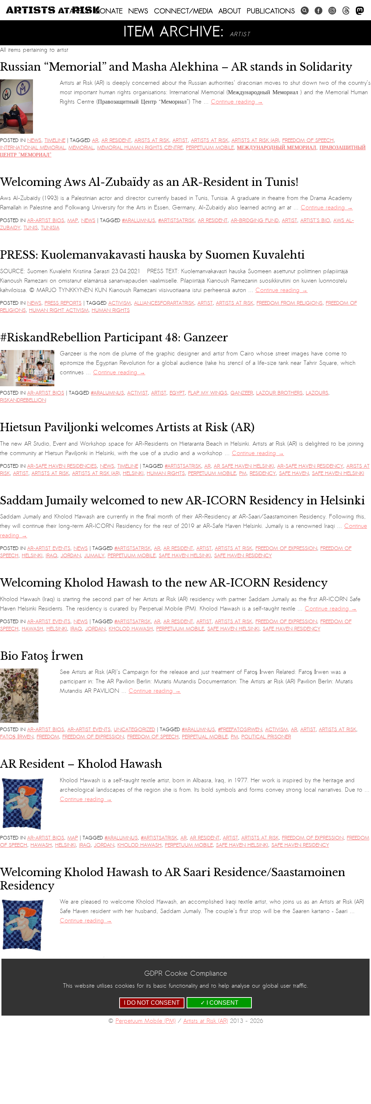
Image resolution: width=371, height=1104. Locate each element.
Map (72, 220)
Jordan (71, 555)
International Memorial (32, 147)
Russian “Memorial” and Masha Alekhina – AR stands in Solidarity (176, 67)
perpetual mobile (205, 737)
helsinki (133, 473)
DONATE (108, 11)
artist (180, 140)
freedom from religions (289, 303)
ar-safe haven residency (310, 466)
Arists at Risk (151, 140)
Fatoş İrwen (16, 737)
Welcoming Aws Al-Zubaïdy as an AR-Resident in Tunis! (149, 182)
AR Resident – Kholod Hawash (81, 764)
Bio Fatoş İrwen (41, 656)
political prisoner (266, 737)
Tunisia (50, 228)
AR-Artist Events (48, 548)
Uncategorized (134, 729)
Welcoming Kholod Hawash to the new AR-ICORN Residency (164, 583)
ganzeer (241, 393)
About (229, 11)
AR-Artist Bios (45, 220)
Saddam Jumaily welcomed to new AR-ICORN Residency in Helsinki (182, 500)
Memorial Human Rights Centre (140, 147)
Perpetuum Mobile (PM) (146, 1021)
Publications (271, 11)
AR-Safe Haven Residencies (62, 466)
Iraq (51, 555)
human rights (111, 310)
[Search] (304, 10)
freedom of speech (308, 140)
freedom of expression (286, 548)
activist (137, 393)
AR (95, 140)
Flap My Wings (207, 393)
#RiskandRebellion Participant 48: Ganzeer (114, 337)
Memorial (81, 147)
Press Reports (63, 303)
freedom (48, 737)
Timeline (55, 140)
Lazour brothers (279, 393)
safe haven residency (243, 555)
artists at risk (209, 140)
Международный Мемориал (276, 147)
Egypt (177, 393)
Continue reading (237, 101)
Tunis (31, 228)
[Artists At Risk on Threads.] (346, 10)
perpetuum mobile (210, 147)
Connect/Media (183, 11)
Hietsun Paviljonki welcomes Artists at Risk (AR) (127, 427)
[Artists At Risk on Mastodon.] (359, 11)
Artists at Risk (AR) (255, 140)
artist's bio (315, 220)
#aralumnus (138, 220)
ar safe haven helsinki (244, 466)
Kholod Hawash (131, 629)
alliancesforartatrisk (164, 303)
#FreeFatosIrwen (240, 729)
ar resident (116, 140)
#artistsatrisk (176, 220)
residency (263, 473)
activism (119, 303)
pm (242, 473)
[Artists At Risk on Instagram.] (332, 10)
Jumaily (94, 555)
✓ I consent (219, 1003)
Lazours (317, 393)
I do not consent (152, 1003)
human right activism (58, 310)
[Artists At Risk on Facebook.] (318, 10)
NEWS (138, 11)
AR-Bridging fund (255, 220)
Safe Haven (294, 473)
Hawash (32, 629)
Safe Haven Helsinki (338, 473)
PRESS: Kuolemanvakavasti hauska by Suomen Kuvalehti (152, 255)
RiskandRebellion (23, 400)
